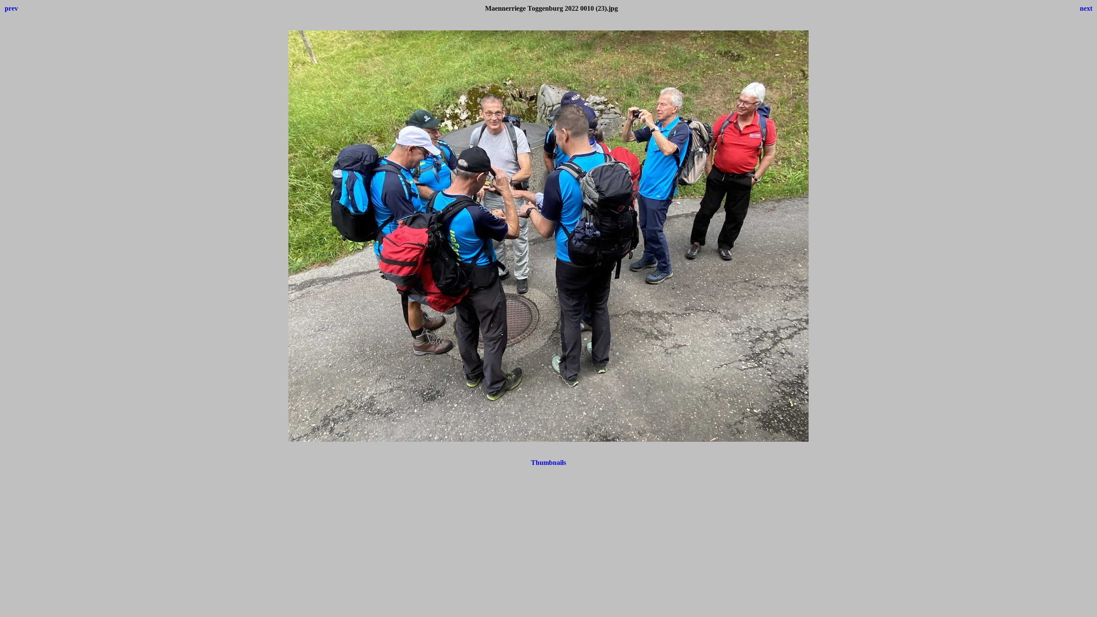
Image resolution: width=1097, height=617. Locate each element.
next (1086, 8)
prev (11, 8)
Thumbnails (548, 462)
